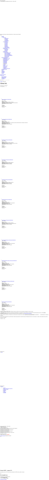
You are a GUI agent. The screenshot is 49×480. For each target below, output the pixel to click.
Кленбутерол (6, 49)
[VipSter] (24, 33)
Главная (3, 36)
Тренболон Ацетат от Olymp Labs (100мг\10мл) (8, 281)
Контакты (3, 72)
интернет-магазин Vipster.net (28, 313)
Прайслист (3, 71)
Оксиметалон (6, 40)
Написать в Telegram (3, 74)
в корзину (3, 105)
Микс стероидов (7, 47)
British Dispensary (5, 60)
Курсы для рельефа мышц (8, 54)
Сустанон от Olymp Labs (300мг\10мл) (7, 119)
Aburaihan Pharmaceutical (6, 58)
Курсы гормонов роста (8, 52)
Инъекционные (5, 41)
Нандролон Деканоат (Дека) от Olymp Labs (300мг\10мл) (9, 260)
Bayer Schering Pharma (6, 59)
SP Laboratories (5, 66)
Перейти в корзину (2, 435)
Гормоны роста (5, 51)
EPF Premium (5, 62)
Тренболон (6, 45)
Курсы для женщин (7, 53)
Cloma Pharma (5, 61)
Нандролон (6, 43)
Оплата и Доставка (4, 69)
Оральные (4, 37)
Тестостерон (6, 42)
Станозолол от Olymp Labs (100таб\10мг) (7, 179)
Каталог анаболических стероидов (7, 388)
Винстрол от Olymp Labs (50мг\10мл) (7, 301)
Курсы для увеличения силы (8, 55)
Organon (4, 64)
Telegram (2, 386)
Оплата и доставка (5, 389)
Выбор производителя (5, 57)
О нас (2, 70)
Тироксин (6, 50)
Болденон (6, 44)
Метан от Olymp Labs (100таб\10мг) (6, 99)
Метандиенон (6, 38)
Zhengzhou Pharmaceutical (6, 68)
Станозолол (6, 39)
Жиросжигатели (5, 48)
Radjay (4, 65)
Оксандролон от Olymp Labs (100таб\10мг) (7, 159)
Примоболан (6, 46)
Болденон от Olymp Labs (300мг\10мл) (7, 199)
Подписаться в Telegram (3, 479)
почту (2, 352)
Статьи (3, 73)
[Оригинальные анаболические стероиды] (24, 425)
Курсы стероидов (4, 76)
